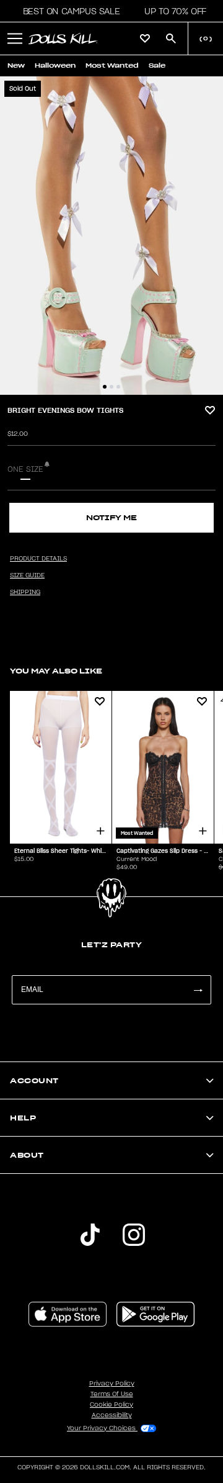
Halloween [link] (55, 65)
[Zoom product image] (111, 235)
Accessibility (112, 1415)
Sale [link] (157, 65)
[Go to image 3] (118, 387)
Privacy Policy (111, 1384)
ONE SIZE (25, 469)
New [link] (16, 65)
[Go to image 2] (111, 387)
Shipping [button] (25, 592)
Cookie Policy (111, 1405)
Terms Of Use (111, 1394)
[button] (67, 11)
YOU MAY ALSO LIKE (56, 670)
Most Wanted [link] (112, 65)
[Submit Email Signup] (197, 989)
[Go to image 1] (105, 387)
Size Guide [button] (27, 575)
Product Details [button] (38, 559)
